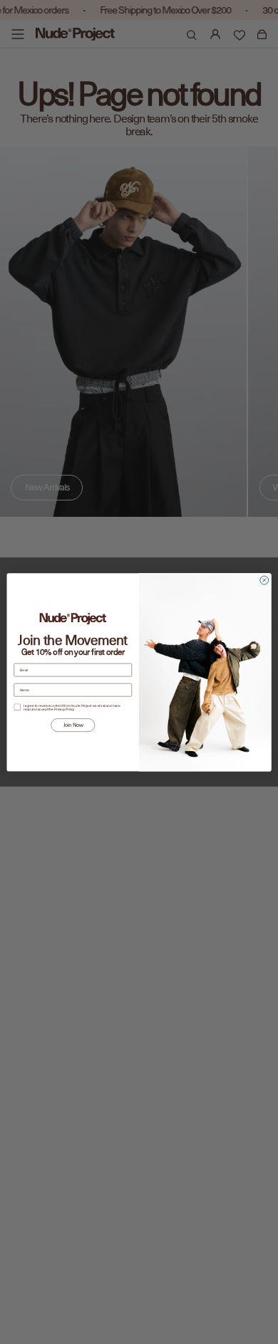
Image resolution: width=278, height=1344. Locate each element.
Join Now (73, 725)
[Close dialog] (264, 580)
